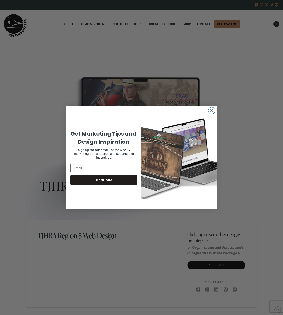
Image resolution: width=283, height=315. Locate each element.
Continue (104, 179)
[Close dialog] (211, 110)
